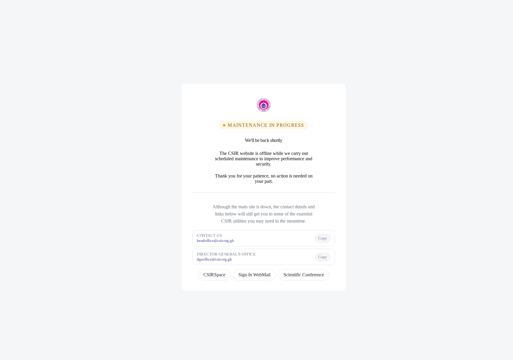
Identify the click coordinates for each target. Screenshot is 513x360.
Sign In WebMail (254, 274)
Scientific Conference (304, 274)
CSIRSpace (214, 274)
